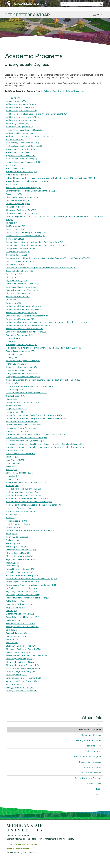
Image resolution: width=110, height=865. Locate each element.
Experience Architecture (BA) (19, 335)
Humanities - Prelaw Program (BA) (21, 428)
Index (99, 789)
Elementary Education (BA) (18, 297)
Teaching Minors (94, 746)
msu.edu (33, 844)
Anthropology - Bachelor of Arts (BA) (22, 143)
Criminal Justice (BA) (15, 265)
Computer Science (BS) (16, 255)
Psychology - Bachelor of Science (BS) (23, 595)
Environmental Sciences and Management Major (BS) (29, 325)
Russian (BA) (11, 611)
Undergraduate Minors (91, 735)
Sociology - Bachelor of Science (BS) (22, 627)
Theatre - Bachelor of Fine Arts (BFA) (22, 665)
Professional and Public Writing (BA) (22, 588)
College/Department (75, 91)
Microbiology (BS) (13, 515)
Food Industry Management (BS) (20, 351)
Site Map (32, 839)
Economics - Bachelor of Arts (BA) (21, 287)
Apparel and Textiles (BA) (17, 152)
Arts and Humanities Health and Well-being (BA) (27, 181)
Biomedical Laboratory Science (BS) (22, 197)
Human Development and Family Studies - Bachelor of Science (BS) (36, 419)
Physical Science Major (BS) (18, 553)
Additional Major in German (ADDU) (21, 111)
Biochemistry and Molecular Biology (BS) (23, 188)
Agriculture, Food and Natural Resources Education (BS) (30, 136)
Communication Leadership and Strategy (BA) (26, 233)
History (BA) (11, 399)
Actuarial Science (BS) (16, 101)
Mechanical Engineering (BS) (18, 508)
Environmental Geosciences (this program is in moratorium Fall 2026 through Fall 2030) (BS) (46, 322)
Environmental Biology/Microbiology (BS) (23, 306)
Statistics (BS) (12, 643)
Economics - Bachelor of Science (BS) (22, 290)
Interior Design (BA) (14, 450)
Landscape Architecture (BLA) (19, 473)
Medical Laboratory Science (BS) (20, 511)
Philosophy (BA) (13, 543)
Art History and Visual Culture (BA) (21, 172)
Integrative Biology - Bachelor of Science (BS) (26, 438)
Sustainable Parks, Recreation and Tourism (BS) (26, 656)
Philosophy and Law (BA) (17, 547)
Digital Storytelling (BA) (16, 281)
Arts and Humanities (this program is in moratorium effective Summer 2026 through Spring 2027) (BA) (52, 178)
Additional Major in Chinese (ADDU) (21, 108)
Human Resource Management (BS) (22, 422)
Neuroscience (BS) (14, 527)
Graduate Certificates (91, 767)
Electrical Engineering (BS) (18, 293)
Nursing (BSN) (12, 534)
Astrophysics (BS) (13, 184)
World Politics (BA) (14, 684)
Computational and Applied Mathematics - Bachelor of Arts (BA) (34, 242)
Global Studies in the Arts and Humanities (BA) (26, 393)
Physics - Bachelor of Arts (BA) (19, 556)
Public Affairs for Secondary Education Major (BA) (28, 598)
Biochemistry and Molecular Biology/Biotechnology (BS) (30, 191)
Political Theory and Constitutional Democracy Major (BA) (31, 579)
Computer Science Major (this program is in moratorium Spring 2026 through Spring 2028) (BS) (48, 258)
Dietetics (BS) (12, 277)
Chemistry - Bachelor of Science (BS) (22, 213)
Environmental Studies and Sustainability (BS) (26, 332)
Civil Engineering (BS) (15, 226)
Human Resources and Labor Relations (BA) (25, 425)
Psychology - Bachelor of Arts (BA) (21, 592)
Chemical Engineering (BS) (18, 204)
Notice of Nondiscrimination (18, 848)
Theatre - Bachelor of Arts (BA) (20, 662)
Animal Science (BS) (15, 140)
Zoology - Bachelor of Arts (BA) (20, 688)
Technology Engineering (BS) (19, 659)
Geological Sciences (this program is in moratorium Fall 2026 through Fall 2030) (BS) (43, 380)
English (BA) (11, 300)
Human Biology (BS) (14, 412)
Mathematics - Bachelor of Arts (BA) (22, 492)
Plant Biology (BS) (14, 566)
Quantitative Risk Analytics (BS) (20, 604)
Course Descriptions (92, 784)
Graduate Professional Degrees (87, 757)
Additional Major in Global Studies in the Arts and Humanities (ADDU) (36, 114)
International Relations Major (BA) (20, 454)
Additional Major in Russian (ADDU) (21, 120)
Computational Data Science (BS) (20, 249)
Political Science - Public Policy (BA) (22, 576)
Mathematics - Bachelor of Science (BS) (23, 495)
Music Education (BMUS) (16, 521)
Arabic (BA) (11, 165)
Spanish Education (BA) (16, 633)
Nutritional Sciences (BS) (17, 537)
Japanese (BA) (12, 457)
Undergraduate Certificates (88, 741)
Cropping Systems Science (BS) (20, 271)
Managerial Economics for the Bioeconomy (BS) (27, 482)
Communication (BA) (15, 229)
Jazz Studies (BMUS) (15, 460)
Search (98, 794)
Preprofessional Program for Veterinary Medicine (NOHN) (31, 585)
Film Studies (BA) (13, 338)
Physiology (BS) (12, 563)
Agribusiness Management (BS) (19, 133)
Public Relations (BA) (15, 601)
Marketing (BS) (12, 486)
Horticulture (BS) (13, 406)
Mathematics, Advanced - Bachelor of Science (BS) (29, 502)
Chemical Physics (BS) (15, 207)
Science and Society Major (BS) (20, 614)
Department (58, 91)
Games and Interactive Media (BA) (21, 367)
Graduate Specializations (90, 762)
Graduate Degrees (93, 751)
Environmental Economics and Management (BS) (27, 316)
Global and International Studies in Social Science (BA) (30, 386)
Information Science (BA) (17, 431)
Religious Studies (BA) (15, 608)
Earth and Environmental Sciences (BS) (23, 284)
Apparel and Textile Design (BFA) (20, 149)
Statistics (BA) (12, 640)
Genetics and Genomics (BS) (18, 370)
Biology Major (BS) (14, 194)
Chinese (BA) (12, 223)
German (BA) (12, 383)
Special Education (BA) (16, 636)
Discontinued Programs (91, 773)
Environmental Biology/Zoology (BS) (21, 313)
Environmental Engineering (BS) (20, 319)
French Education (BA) (16, 364)
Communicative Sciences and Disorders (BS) (25, 236)
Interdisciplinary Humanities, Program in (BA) (25, 441)
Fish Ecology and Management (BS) (21, 345)
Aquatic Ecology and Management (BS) (23, 162)
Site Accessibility (66, 839)
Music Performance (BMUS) (18, 524)
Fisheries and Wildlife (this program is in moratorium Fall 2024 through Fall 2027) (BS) (43, 348)
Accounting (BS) (13, 98)
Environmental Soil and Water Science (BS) (25, 329)
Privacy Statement (47, 839)
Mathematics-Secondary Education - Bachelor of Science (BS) (33, 505)
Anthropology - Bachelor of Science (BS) (24, 146)
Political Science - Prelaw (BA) (19, 572)
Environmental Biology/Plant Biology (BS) (24, 309)
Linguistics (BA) (13, 476)
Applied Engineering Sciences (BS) (21, 159)
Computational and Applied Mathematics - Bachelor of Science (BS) (36, 245)
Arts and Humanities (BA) (17, 175)
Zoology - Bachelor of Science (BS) (21, 691)
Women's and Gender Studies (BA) (21, 681)
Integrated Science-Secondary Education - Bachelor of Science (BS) (36, 434)
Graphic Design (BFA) (15, 396)
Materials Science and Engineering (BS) (23, 489)
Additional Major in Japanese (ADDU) (22, 117)
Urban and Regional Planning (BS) (20, 672)
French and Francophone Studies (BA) (23, 361)
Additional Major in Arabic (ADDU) (21, 104)
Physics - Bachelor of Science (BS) (21, 560)
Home (98, 724)
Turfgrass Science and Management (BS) (24, 668)
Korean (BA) (11, 470)
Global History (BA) (14, 390)
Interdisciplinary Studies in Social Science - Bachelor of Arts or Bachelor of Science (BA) (45, 444)
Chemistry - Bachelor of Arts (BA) (21, 210)
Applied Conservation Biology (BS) (21, 156)
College (47, 91)
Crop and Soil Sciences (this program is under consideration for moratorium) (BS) (41, 268)
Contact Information (16, 839)
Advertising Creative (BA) (17, 124)
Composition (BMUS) (15, 239)
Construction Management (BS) (20, 261)
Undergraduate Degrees (90, 730)
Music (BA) (10, 518)
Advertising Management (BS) (19, 127)
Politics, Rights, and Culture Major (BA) (23, 582)
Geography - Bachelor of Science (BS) (23, 377)
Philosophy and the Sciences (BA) (21, 550)
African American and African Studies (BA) (25, 130)
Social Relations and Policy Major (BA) (22, 617)
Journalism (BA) (13, 463)
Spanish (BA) (11, 630)
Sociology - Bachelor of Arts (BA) (20, 624)
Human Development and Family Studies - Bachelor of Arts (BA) (34, 415)
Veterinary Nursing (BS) (16, 675)
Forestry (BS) (11, 357)
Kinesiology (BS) (13, 466)
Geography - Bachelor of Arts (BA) (21, 374)
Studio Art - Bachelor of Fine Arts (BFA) (23, 649)
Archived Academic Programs (88, 778)
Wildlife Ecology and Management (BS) (23, 678)
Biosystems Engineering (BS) (18, 200)
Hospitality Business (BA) (16, 409)
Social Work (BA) (13, 620)
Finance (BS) (11, 341)
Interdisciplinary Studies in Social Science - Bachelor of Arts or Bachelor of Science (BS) (45, 447)
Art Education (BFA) (15, 168)
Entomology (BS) (13, 303)
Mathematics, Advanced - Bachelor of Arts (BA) (27, 498)
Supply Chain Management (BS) (20, 652)
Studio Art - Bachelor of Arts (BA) (21, 646)
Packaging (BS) (12, 540)
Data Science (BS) (14, 274)
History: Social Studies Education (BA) (22, 402)
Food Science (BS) (14, 354)
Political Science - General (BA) (20, 569)
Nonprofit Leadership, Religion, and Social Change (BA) (30, 531)
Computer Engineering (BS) (18, 252)
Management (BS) (14, 479)
